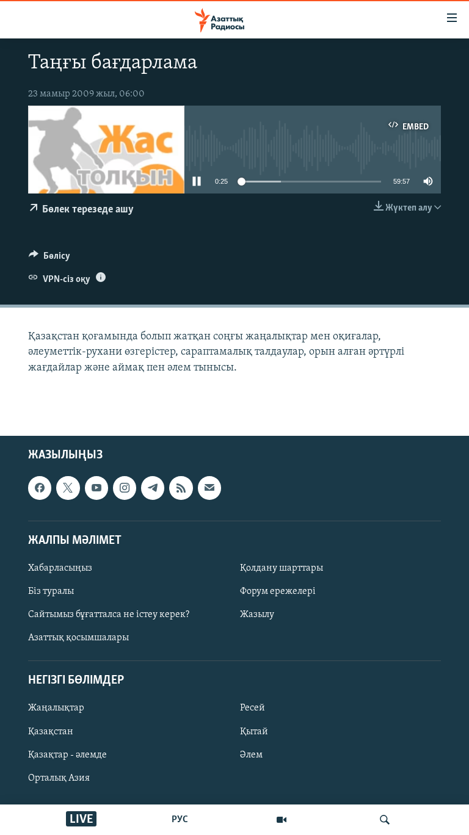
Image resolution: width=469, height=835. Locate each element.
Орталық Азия (59, 778)
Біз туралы (51, 591)
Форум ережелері (278, 591)
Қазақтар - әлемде (67, 754)
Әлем (251, 754)
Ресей (252, 708)
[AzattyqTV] (281, 819)
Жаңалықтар (56, 708)
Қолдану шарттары (281, 568)
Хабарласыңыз (60, 568)
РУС (180, 820)
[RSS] (180, 487)
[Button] (49, 258)
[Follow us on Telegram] (152, 487)
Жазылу (257, 615)
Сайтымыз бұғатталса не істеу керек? (108, 615)
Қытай (254, 731)
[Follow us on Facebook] (39, 487)
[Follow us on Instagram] (124, 487)
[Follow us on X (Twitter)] (67, 487)
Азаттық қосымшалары (78, 638)
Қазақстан (50, 731)
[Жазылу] (209, 487)
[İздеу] (384, 819)
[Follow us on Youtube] (96, 487)
